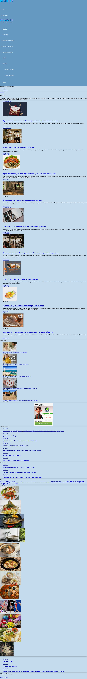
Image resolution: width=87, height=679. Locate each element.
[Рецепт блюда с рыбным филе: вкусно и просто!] (10, 641)
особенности (32, 481)
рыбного (76, 482)
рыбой (1, 483)
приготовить (48, 481)
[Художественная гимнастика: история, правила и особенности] (10, 613)
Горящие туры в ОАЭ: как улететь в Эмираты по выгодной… (17, 376)
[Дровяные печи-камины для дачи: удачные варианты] (7, 655)
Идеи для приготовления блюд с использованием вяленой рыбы (28, 332)
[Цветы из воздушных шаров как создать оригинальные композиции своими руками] (10, 627)
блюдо (13, 481)
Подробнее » (6, 126)
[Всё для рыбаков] (6, 2)
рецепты (70, 482)
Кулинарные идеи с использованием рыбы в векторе (23, 306)
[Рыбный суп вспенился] (10, 584)
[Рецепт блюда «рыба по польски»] (10, 513)
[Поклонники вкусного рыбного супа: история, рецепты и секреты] (10, 556)
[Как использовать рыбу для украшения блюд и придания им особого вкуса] (9, 499)
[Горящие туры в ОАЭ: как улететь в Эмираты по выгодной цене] (10, 375)
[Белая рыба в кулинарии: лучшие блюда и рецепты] (12, 527)
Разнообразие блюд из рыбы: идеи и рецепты (20, 279)
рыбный (82, 481)
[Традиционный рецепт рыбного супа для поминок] (9, 598)
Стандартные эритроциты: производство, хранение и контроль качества (20, 388)
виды (17, 481)
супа (16, 483)
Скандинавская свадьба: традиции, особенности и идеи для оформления (31, 253)
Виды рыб (5, 34)
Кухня (4, 57)
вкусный (20, 481)
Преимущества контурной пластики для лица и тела (15, 352)
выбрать (23, 481)
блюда (8, 482)
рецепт (64, 482)
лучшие (27, 481)
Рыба (1, 481)
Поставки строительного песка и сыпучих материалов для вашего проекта (20, 400)
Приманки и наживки (8, 40)
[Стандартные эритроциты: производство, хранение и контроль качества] (10, 387)
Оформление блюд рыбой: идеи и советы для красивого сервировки (29, 174)
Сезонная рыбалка (8, 52)
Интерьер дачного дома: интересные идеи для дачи (22, 200)
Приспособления (8, 46)
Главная (2, 92)
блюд (4, 481)
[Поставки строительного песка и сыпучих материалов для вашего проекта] (10, 399)
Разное (5, 63)
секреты (9, 483)
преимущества (42, 481)
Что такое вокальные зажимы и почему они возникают (15, 364)
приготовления (56, 482)
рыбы (5, 484)
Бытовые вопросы (9, 69)
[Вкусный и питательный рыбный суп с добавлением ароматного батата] (10, 570)
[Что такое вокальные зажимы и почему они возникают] (10, 363)
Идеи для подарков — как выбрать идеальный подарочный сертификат (30, 121)
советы (13, 483)
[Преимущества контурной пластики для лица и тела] (10, 351)
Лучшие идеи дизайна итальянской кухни (18, 147)
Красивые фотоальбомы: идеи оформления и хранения (24, 226)
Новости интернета (9, 75)
